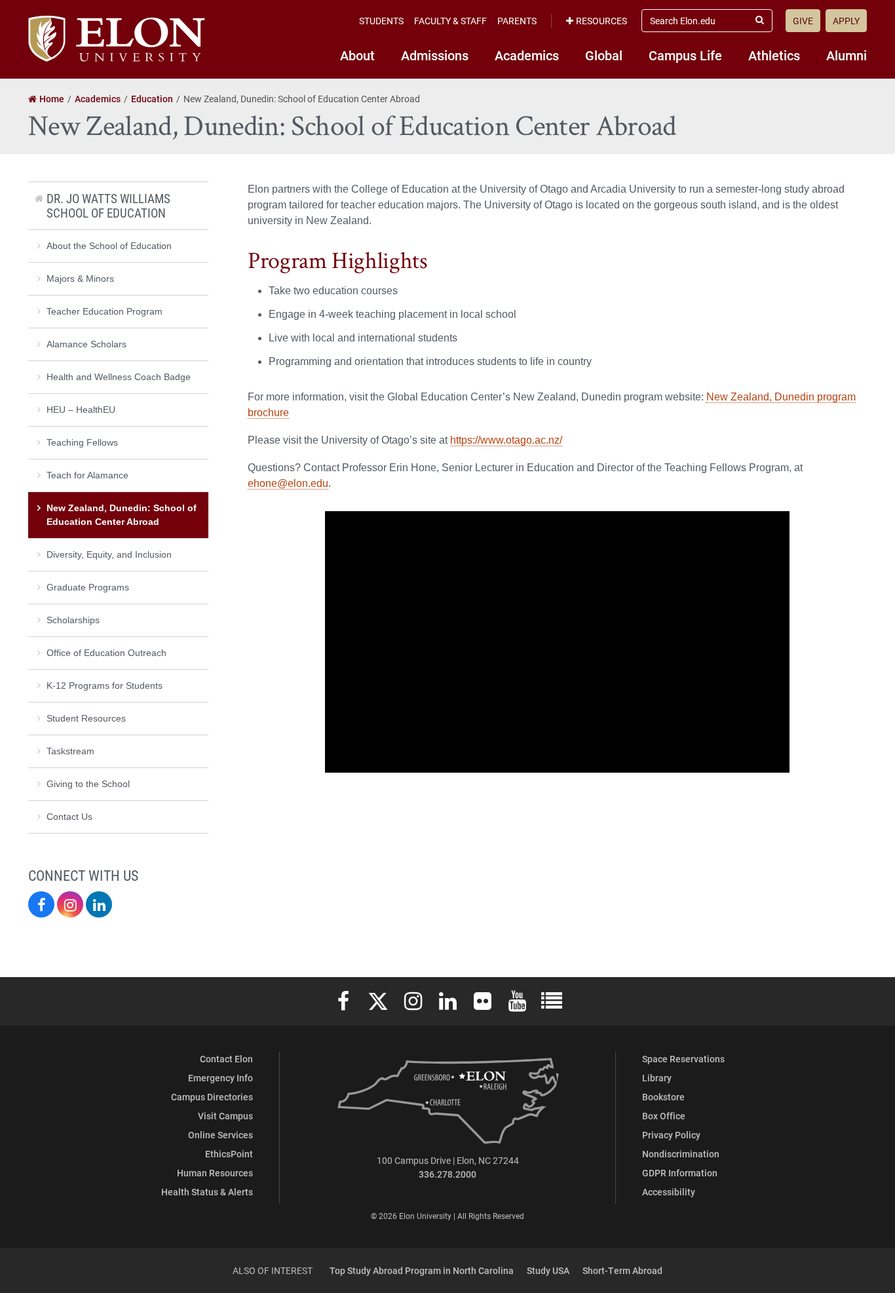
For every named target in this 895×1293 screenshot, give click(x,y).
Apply (846, 20)
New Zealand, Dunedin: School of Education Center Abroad (122, 515)
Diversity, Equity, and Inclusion (109, 554)
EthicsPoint (229, 1154)
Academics (527, 55)
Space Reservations (683, 1058)
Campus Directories (212, 1096)
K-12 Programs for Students (104, 685)
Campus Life (685, 55)
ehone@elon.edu (288, 483)
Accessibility (668, 1192)
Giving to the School (88, 784)
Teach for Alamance (87, 475)
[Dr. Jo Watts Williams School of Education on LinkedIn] (99, 904)
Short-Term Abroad (622, 1270)
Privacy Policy (671, 1135)
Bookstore (663, 1096)
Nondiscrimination (680, 1154)
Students (381, 20)
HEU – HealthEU (81, 409)
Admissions (434, 55)
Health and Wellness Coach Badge (119, 377)
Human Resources (215, 1173)
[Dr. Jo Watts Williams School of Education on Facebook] (41, 904)
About (357, 55)
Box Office (663, 1116)
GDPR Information (679, 1173)
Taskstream (70, 751)
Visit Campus (225, 1116)
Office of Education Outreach (106, 652)
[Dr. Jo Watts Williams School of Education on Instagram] (70, 904)
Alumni (846, 55)
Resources (601, 20)
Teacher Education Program (104, 311)
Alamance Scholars (86, 344)
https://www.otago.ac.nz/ (506, 440)
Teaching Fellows (82, 442)
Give (803, 20)
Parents (517, 20)
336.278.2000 (447, 1174)
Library (657, 1077)
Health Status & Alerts (207, 1192)
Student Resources (86, 718)
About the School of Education (109, 246)
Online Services (220, 1135)
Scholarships (73, 620)
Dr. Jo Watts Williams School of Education (108, 205)
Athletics (774, 55)
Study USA (548, 1270)
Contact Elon (226, 1058)
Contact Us (69, 816)
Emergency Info (220, 1077)
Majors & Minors (80, 278)
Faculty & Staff (450, 20)
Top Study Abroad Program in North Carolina (422, 1270)
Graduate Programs (88, 587)
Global (603, 55)
